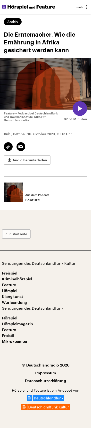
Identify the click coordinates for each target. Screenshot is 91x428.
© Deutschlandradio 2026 (45, 365)
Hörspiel (9, 290)
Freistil (8, 335)
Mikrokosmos (14, 341)
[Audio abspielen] (80, 108)
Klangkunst (12, 296)
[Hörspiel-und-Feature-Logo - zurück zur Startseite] (28, 7)
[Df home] (45, 399)
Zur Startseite (16, 234)
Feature (9, 284)
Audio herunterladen (30, 160)
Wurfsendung (14, 302)
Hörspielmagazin (17, 323)
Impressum (45, 372)
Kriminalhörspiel (17, 278)
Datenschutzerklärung (45, 380)
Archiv (12, 22)
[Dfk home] (45, 408)
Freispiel (9, 273)
